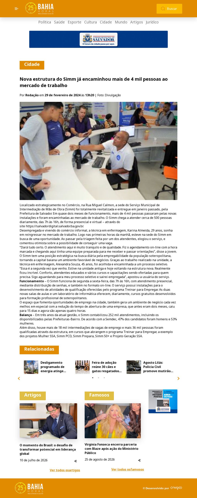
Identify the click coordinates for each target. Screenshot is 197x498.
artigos (136, 22)
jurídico (152, 22)
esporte (74, 22)
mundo (121, 22)
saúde (59, 22)
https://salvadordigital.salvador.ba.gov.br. (55, 226)
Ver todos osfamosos (127, 469)
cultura (90, 22)
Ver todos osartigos (65, 470)
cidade (106, 22)
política (44, 22)
